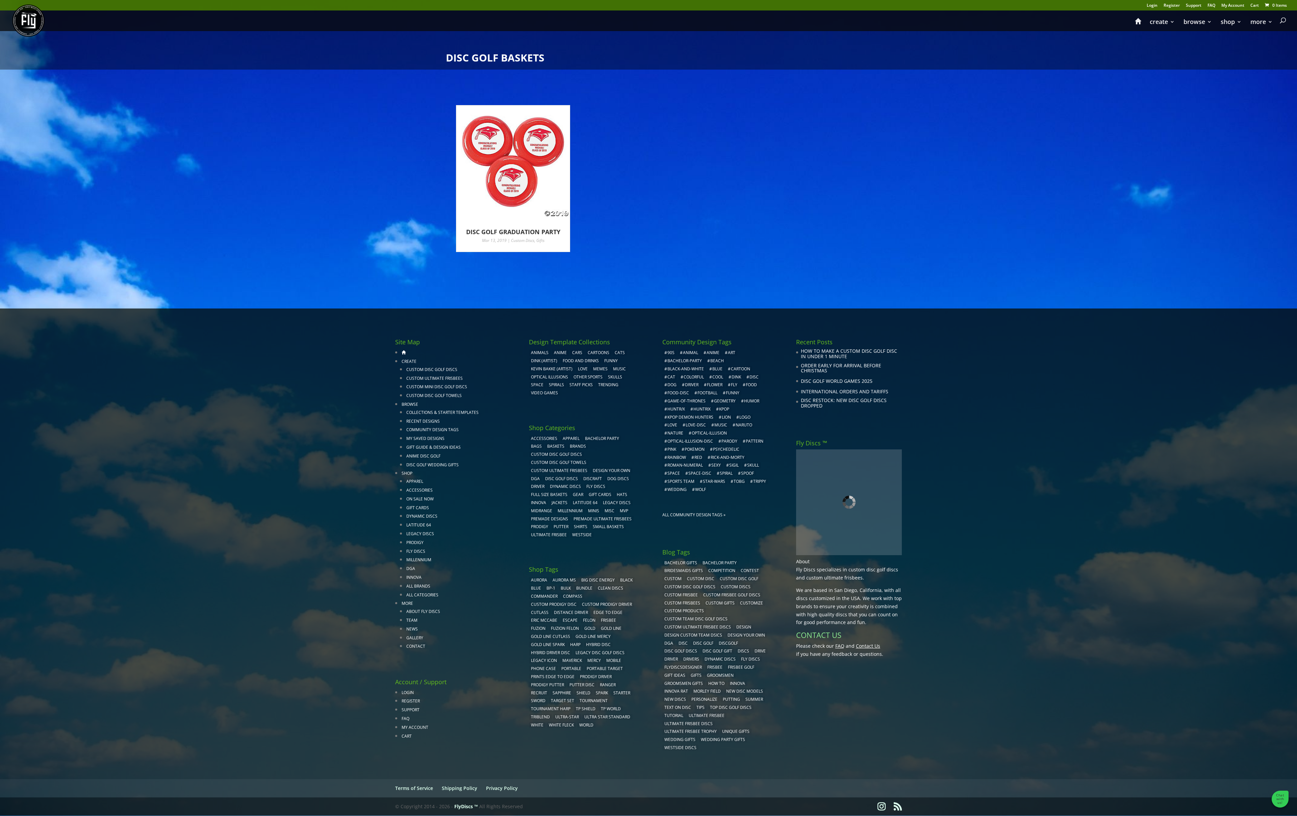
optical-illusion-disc (690, 441)
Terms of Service (414, 788)
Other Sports (588, 377)
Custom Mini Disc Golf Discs (436, 387)
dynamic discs (720, 659)
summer (754, 699)
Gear (578, 494)
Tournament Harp (550, 709)
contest (750, 570)
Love (583, 369)
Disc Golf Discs (561, 478)
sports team (680, 481)
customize (751, 603)
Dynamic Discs (421, 516)
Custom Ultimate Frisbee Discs (697, 627)
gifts (696, 675)
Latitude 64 (418, 525)
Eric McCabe (544, 620)
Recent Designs (423, 421)
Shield (583, 693)
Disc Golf (703, 643)
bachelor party (720, 563)
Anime (560, 352)
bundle (584, 588)
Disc (683, 643)
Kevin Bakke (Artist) (552, 369)
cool (717, 377)
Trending (608, 385)
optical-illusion (709, 433)
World (586, 725)
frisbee (608, 620)
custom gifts (720, 603)
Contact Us (868, 646)
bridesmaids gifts (683, 570)
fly (734, 385)
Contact (415, 646)
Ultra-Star (567, 717)
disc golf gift (717, 651)
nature (675, 433)
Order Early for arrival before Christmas (841, 368)
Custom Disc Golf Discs (431, 369)
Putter (561, 526)
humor (751, 401)
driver (691, 385)
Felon (589, 620)
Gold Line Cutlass (550, 636)
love (672, 425)
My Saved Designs (425, 438)
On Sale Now (420, 499)
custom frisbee (681, 595)
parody (729, 441)
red (698, 457)
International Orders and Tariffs (844, 391)
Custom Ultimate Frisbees (434, 378)
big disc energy (598, 580)
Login (1152, 5)
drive (760, 651)
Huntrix (702, 409)
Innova (414, 577)
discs (743, 651)
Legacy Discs (420, 534)
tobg (739, 481)
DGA (410, 568)
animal (690, 352)
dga (668, 643)
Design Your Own (611, 470)
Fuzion (538, 628)
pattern (754, 441)
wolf (700, 489)
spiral (726, 473)
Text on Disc (677, 707)
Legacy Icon (544, 660)
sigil (734, 465)
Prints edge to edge (553, 676)
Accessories (419, 490)
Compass (572, 596)
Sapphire (562, 693)
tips (700, 707)
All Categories (422, 595)
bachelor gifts (680, 563)
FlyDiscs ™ (466, 806)
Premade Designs (549, 519)
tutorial (673, 715)
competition (721, 570)
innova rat (676, 691)
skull (753, 465)
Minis (593, 511)
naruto (744, 425)
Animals (540, 352)
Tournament (594, 700)
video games (544, 393)
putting (731, 699)
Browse (1194, 22)
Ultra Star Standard (607, 717)
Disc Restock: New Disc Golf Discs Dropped (844, 403)
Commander (544, 596)
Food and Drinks (581, 361)
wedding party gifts (723, 739)
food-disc (678, 393)
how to (716, 683)
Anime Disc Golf (423, 456)
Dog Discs (618, 478)
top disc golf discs (731, 707)
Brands (578, 446)
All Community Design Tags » (694, 515)
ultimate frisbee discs (688, 723)
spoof (747, 473)
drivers (691, 659)
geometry (725, 401)
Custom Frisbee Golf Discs (731, 595)
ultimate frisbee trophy (690, 731)
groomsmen (720, 675)
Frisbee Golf (741, 667)
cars (577, 352)
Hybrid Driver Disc (550, 653)
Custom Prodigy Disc (554, 604)
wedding (677, 489)
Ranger (608, 685)
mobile (613, 660)
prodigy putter (547, 685)
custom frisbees (682, 603)
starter (621, 693)
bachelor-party (684, 361)
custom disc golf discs (873, 569)
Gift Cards (417, 508)
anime (713, 352)
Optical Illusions (549, 377)
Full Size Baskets (549, 494)
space (673, 473)
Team (411, 620)
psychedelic (726, 449)
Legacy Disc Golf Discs (600, 653)
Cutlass (540, 612)
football (707, 393)
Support (1193, 5)
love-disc (696, 425)
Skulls (615, 377)
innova (737, 683)
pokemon (695, 449)
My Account (1232, 5)
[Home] (1138, 24)
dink (736, 377)
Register (1172, 5)
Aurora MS (564, 580)
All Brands (418, 586)
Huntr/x (676, 409)
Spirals (556, 385)
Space (537, 385)
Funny (611, 361)
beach (717, 361)
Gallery (414, 638)
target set (562, 700)
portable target (605, 668)
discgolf (728, 643)
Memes (600, 369)
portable (571, 668)
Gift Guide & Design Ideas (433, 447)
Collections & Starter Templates (442, 412)
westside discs (680, 747)
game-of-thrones (686, 401)
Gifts (540, 240)
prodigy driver (596, 676)
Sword (538, 700)
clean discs (610, 588)
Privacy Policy (502, 788)
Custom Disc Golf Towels (434, 395)
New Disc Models (744, 691)
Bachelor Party (602, 438)
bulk (566, 588)
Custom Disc (700, 579)
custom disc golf (739, 579)
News (412, 629)
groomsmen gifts (683, 683)
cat (671, 377)
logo (745, 417)
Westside (582, 535)
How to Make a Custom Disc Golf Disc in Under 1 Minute (849, 353)
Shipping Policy (459, 788)
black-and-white (685, 369)
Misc (609, 511)
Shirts (580, 526)
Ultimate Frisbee (549, 535)
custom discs (736, 587)
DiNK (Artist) (544, 361)
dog (672, 385)
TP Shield (585, 709)
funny (732, 393)
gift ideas (674, 675)
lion (726, 417)
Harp (575, 644)
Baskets (555, 446)
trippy (759, 481)
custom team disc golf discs (696, 619)
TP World (611, 709)
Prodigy (415, 542)
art (731, 352)
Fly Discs (415, 551)
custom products (684, 611)
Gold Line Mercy (593, 636)
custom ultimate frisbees (834, 577)
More (1258, 22)
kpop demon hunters (690, 417)
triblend (540, 717)
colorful (694, 377)
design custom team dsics (693, 635)
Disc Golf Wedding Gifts (432, 465)
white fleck (561, 725)
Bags (536, 446)
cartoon (740, 369)
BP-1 (550, 588)
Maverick (572, 660)
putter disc (581, 685)
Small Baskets (608, 526)
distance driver (571, 612)
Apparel (414, 481)
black (626, 580)
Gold (589, 628)
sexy (716, 465)
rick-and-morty (727, 457)
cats (620, 352)
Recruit (539, 693)
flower (714, 385)
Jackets (559, 502)
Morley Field (707, 691)
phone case (543, 668)
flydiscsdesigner (683, 667)
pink (671, 449)
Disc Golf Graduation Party (513, 232)
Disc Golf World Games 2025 (836, 381)
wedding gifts (679, 739)
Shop (1228, 22)
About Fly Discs (423, 611)
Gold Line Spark (548, 644)
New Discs (675, 699)
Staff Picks (581, 385)
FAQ (1211, 5)
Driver (537, 486)
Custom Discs (522, 240)
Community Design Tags (432, 429)
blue (536, 588)
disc (754, 377)
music (619, 369)
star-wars (714, 481)
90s (671, 352)
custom (673, 579)
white (537, 725)
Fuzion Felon (565, 628)
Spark (602, 693)
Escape (570, 620)
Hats (622, 494)
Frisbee (714, 667)
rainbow (676, 457)
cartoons (598, 352)
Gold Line (611, 628)
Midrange (541, 511)
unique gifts (735, 731)
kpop (724, 409)
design (743, 627)
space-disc (699, 473)
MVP (624, 511)
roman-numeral (685, 465)
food (751, 385)
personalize (704, 699)
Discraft (592, 478)
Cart (1254, 5)
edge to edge (607, 612)
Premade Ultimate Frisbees (603, 519)
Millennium (418, 560)
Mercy (594, 660)
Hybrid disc (598, 644)
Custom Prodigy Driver (607, 604)
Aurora (539, 580)
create (1159, 22)
